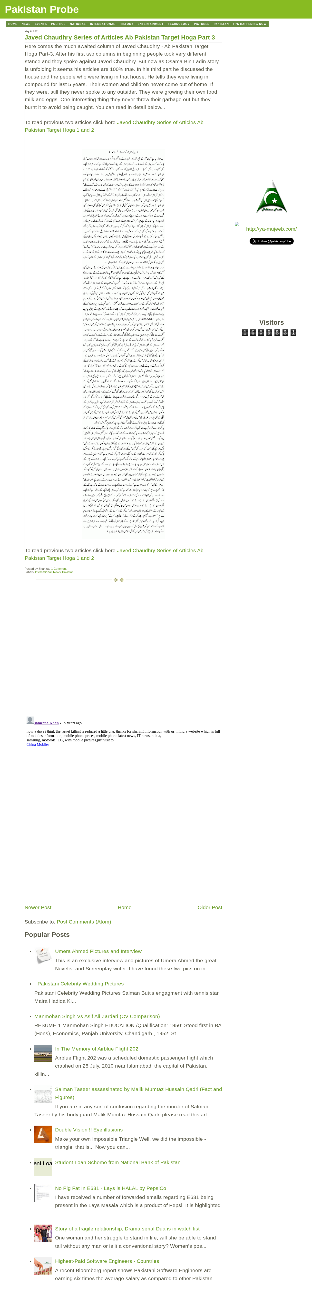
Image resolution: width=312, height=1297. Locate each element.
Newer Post (38, 907)
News (57, 572)
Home (125, 907)
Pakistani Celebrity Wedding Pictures (81, 983)
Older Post (210, 907)
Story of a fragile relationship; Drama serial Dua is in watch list (127, 1228)
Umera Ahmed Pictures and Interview (98, 951)
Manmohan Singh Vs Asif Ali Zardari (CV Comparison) (97, 1016)
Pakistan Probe (42, 9)
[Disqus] (123, 650)
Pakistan (68, 572)
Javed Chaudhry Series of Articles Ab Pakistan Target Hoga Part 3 (120, 37)
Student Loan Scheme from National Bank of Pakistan (118, 1162)
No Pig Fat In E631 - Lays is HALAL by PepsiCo (110, 1188)
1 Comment (59, 568)
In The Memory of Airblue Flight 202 (96, 1048)
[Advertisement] (61, 867)
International (43, 572)
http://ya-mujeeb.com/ (271, 229)
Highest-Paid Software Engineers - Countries (107, 1261)
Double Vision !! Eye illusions (89, 1129)
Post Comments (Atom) (84, 921)
